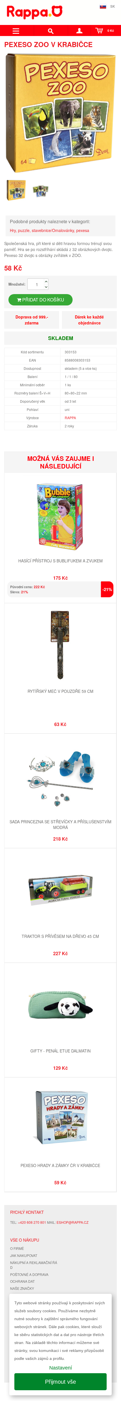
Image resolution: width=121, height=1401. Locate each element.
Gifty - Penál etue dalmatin (60, 1051)
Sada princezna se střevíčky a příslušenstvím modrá (60, 824)
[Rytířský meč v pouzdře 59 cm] (60, 646)
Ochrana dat (22, 1281)
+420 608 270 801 (32, 1222)
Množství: (16, 284)
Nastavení (60, 1368)
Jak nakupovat (23, 1255)
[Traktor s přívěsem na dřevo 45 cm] (60, 891)
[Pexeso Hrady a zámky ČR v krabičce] (60, 1120)
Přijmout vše (60, 1382)
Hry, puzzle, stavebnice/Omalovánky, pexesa (49, 230)
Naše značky (22, 1288)
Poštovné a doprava (29, 1274)
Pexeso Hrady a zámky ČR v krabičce (60, 1165)
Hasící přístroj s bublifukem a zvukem (60, 561)
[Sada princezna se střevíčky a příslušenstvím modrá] (60, 776)
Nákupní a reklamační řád (33, 1265)
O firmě (17, 1248)
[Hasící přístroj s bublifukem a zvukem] (60, 515)
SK (112, 6)
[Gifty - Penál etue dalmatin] (60, 1005)
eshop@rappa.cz (72, 1222)
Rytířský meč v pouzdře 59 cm (60, 691)
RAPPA (70, 417)
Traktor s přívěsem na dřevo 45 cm (60, 936)
